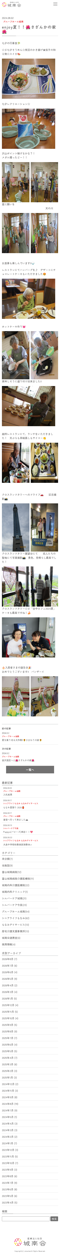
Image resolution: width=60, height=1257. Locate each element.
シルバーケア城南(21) (14, 898)
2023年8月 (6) (9, 1176)
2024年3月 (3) (9, 1130)
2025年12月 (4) (10, 1005)
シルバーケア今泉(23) (14, 905)
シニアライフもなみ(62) (15, 918)
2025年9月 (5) (9, 1025)
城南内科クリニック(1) (15, 892)
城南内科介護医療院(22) (15, 885)
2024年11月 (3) (10, 1090)
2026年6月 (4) (9, 972)
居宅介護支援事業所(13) (15, 931)
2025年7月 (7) (9, 1038)
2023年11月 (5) (10, 1156)
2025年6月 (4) (9, 1044)
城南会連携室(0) (11, 938)
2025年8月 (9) (9, 1031)
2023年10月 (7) (10, 1163)
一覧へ (30, 770)
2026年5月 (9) (9, 979)
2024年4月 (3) (9, 1123)
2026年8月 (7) (9, 959)
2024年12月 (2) (10, 1084)
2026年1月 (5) (9, 998)
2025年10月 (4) (10, 1018)
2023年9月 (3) (9, 1169)
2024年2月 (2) (9, 1137)
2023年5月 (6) (9, 1196)
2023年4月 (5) (9, 1202)
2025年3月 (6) (9, 1064)
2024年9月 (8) (9, 1097)
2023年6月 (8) (9, 1189)
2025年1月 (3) (9, 1077)
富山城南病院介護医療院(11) (18, 878)
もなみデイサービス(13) (15, 924)
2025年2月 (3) (9, 1071)
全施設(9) (7, 865)
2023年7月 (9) (9, 1183)
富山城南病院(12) (11, 872)
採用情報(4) (8, 944)
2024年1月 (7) (9, 1143)
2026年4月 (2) (9, 985)
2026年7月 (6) (9, 965)
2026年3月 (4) (9, 992)
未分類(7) (7, 859)
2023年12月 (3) (10, 1150)
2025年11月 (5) (10, 1011)
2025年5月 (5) (9, 1051)
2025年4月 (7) (9, 1058)
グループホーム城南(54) (15, 911)
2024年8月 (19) (10, 1104)
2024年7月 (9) (9, 1110)
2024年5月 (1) (9, 1117)
